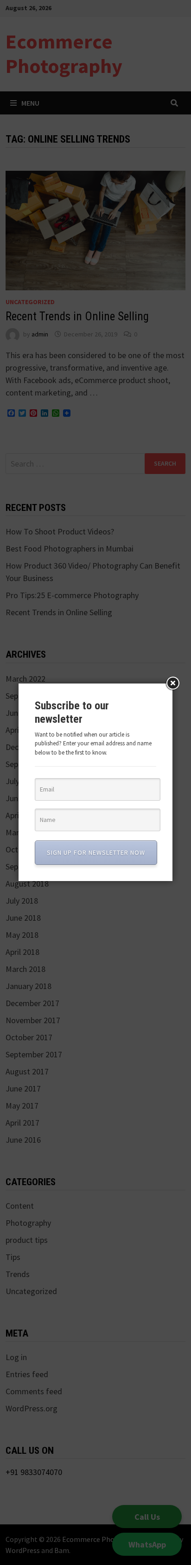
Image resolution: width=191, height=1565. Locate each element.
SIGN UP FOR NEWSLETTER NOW (96, 852)
